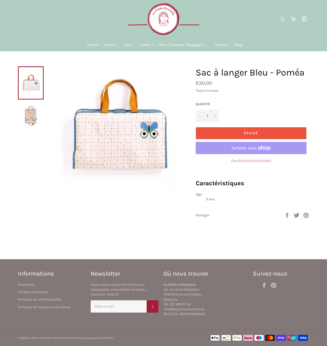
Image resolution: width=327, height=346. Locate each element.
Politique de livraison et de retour (44, 307)
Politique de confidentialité (39, 299)
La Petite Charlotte (40, 338)
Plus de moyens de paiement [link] (251, 160)
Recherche (26, 284)
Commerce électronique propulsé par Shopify (83, 338)
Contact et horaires (33, 292)
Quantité (203, 104)
